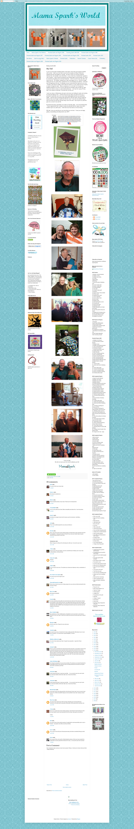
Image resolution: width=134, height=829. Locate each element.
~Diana (51, 548)
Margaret (52, 622)
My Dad (51, 477)
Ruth (51, 484)
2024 (95, 632)
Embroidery (102, 58)
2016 (95, 646)
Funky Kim (52, 558)
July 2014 (97, 660)
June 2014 (97, 662)
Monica (51, 499)
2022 (95, 635)
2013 (95, 688)
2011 (95, 691)
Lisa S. (51, 729)
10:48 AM (52, 570)
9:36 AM (51, 511)
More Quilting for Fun (74, 802)
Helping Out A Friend (99, 673)
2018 (95, 642)
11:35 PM (52, 733)
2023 (95, 633)
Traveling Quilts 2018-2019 (72, 52)
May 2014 (97, 678)
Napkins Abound (98, 664)
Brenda (51, 530)
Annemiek (52, 671)
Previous (75, 803)
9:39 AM (51, 695)
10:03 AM (52, 526)
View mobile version (67, 787)
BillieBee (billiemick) (54, 639)
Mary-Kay (52, 700)
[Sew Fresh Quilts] (35, 180)
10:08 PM (52, 725)
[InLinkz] (68, 796)
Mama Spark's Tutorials (52, 58)
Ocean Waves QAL (92, 58)
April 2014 (97, 680)
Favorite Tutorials (82, 58)
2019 (95, 641)
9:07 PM (51, 642)
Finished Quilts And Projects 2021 (53, 61)
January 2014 (98, 685)
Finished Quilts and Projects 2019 (56, 52)
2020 (95, 639)
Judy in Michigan (53, 661)
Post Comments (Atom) (57, 790)
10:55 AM (52, 578)
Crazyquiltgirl (53, 507)
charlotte (52, 630)
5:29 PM (51, 618)
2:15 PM (51, 595)
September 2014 (98, 657)
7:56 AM (51, 488)
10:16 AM (52, 537)
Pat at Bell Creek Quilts (55, 574)
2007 (95, 699)
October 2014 (98, 655)
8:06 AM (51, 495)
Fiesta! (96, 667)
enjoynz (69, 819)
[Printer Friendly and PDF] (51, 475)
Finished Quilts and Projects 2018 (89, 52)
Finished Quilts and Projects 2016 (53, 55)
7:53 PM (51, 716)
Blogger (78, 819)
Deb (51, 720)
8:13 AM (51, 503)
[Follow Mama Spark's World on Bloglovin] (34, 247)
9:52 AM (51, 519)
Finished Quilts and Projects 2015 (71, 55)
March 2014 (97, 682)
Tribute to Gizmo (98, 666)
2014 (95, 650)
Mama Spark (53, 476)
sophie (51, 565)
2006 (95, 700)
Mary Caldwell (53, 612)
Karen (51, 737)
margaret (52, 647)
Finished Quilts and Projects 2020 (35, 61)
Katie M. (52, 515)
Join (69, 803)
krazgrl (51, 599)
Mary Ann (52, 591)
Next (78, 803)
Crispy (51, 709)
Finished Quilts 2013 (98, 55)
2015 (95, 648)
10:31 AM (52, 553)
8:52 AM (51, 676)
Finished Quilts (63, 58)
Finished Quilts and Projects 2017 (34, 55)
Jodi (51, 523)
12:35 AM (52, 657)
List (71, 803)
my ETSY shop (99, 241)
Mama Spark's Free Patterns (39, 52)
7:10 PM (51, 635)
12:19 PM (52, 704)
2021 (95, 637)
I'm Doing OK (97, 669)
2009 (95, 695)
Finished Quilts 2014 (86, 55)
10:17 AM (52, 544)
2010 (95, 693)
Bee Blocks (29, 58)
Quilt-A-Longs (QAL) (39, 58)
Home (28, 52)
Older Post (85, 784)
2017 (95, 644)
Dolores (51, 492)
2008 (95, 697)
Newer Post (49, 784)
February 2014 (98, 684)
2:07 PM (51, 587)
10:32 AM (52, 561)
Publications (72, 58)
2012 (95, 689)
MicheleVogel (53, 689)
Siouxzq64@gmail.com (55, 582)
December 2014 (98, 651)
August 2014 (97, 658)
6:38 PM (51, 626)
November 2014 (98, 653)
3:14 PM (51, 608)
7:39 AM (51, 742)
